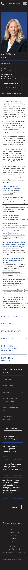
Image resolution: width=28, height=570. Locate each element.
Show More (13, 507)
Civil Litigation (7, 386)
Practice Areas (14, 532)
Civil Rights (6, 379)
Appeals (5, 392)
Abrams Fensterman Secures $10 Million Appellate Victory (10, 449)
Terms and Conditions (10, 564)
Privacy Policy (20, 564)
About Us (14, 529)
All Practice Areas (12, 428)
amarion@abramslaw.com (12, 79)
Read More (17, 459)
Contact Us (14, 541)
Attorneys (9, 93)
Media (14, 538)
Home (2, 93)
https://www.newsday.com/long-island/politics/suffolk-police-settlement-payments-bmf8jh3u (13, 192)
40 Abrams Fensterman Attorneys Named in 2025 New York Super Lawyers (12, 466)
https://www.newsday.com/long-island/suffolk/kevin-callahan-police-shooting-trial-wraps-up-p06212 (12, 273)
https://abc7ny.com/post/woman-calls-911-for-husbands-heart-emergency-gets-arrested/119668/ (13, 236)
